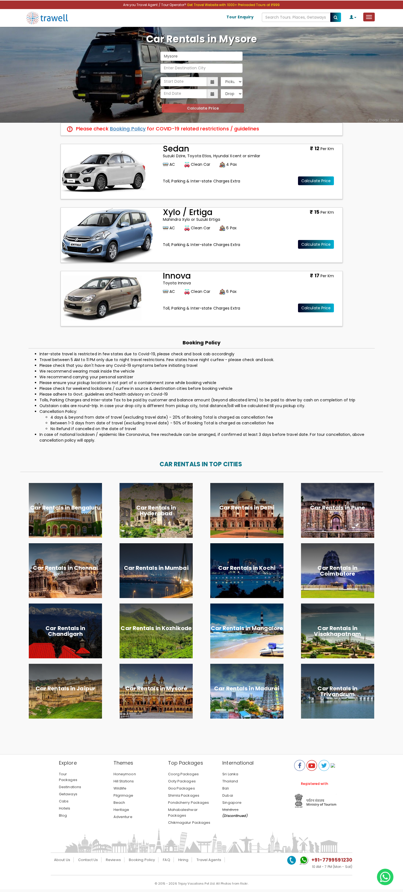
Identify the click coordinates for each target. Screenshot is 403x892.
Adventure (122, 816)
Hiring (183, 859)
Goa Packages (181, 788)
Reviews (113, 859)
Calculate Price (203, 108)
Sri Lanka (230, 774)
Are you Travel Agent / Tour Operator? (155, 4)
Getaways (68, 794)
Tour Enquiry (240, 17)
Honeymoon (124, 774)
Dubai (227, 795)
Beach (119, 802)
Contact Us (88, 859)
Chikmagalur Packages (189, 822)
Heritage (121, 809)
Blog (63, 815)
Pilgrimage (123, 795)
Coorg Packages (183, 774)
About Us (62, 859)
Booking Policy (128, 128)
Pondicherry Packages (188, 802)
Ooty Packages (182, 781)
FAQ (166, 859)
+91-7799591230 (331, 859)
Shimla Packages (184, 795)
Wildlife (120, 788)
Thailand (230, 781)
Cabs (64, 801)
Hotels (64, 808)
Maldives (230, 809)
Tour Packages (68, 776)
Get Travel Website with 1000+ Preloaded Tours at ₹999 (233, 4)
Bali (225, 788)
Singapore (232, 802)
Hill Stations (123, 781)
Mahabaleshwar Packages (183, 812)
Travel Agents (209, 859)
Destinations (70, 787)
